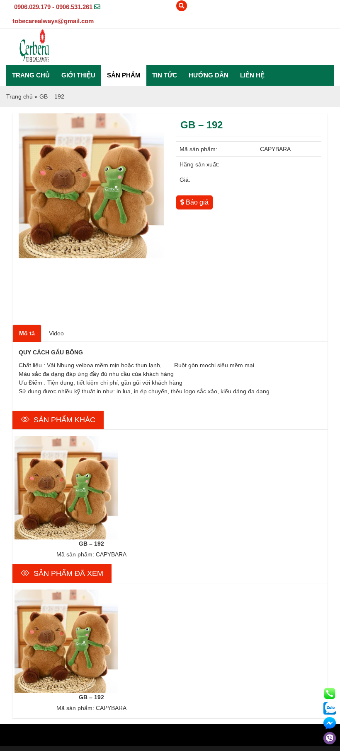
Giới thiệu (78, 75)
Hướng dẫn (208, 75)
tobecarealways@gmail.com (53, 20)
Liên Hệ (252, 75)
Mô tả (27, 333)
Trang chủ (31, 75)
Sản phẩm (124, 75)
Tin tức (164, 75)
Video (56, 333)
